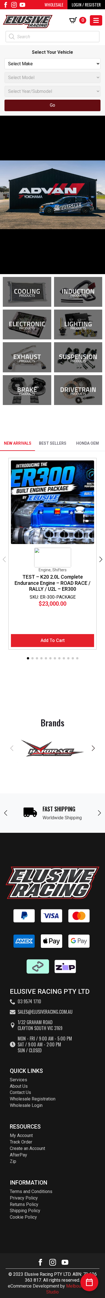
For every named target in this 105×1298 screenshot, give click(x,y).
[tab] (17, 443)
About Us (19, 1086)
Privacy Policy (24, 1198)
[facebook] (5, 5)
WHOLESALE (54, 4)
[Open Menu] (96, 20)
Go (52, 105)
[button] (101, 559)
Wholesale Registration (32, 1099)
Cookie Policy (23, 1217)
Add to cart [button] (53, 640)
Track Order (21, 1142)
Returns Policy (24, 1204)
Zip (13, 1161)
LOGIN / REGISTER (86, 4)
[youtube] (22, 5)
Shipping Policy (25, 1210)
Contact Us (20, 1092)
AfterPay (18, 1155)
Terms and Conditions (31, 1191)
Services (18, 1079)
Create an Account (27, 1148)
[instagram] (14, 5)
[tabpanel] (52, 559)
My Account (21, 1135)
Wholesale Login (26, 1105)
